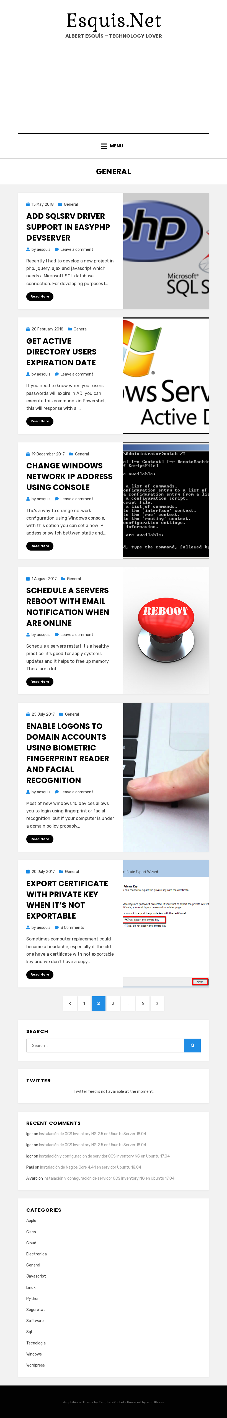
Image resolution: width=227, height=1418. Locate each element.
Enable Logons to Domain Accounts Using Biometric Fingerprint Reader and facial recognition (67, 753)
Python (33, 1298)
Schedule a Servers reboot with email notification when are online (67, 607)
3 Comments (72, 927)
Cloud (31, 1243)
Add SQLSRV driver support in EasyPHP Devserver (68, 227)
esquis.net (113, 20)
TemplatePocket (111, 1402)
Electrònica (36, 1254)
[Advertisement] (113, 86)
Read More (39, 296)
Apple (31, 1220)
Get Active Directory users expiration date (61, 352)
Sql (29, 1332)
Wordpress (35, 1365)
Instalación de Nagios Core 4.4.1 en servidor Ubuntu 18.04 (90, 1167)
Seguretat (35, 1309)
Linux (31, 1287)
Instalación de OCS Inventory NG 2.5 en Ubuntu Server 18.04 (92, 1134)
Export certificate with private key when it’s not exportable (67, 900)
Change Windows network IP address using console (69, 476)
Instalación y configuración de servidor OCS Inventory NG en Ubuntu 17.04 (104, 1156)
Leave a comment (77, 249)
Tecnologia (36, 1343)
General (71, 204)
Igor (29, 1156)
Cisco (31, 1232)
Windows (34, 1354)
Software (35, 1320)
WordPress (155, 1402)
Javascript (36, 1276)
